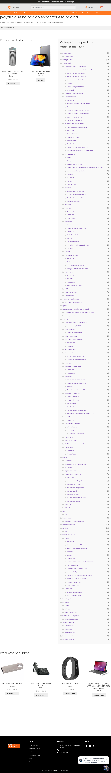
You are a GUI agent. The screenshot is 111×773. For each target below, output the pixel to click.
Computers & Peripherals (73, 302)
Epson (64, 306)
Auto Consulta (69, 626)
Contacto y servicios (34, 755)
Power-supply (67, 518)
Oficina (50, 13)
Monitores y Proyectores (73, 366)
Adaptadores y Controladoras (77, 127)
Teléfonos (68, 505)
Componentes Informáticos (74, 124)
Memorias (68, 188)
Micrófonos (68, 205)
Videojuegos (69, 447)
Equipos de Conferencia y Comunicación (76, 309)
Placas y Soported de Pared (76, 579)
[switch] (106, 768)
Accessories (66, 53)
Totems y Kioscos (86, 13)
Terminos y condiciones (35, 745)
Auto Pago (68, 629)
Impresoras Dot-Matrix (75, 484)
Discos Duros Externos (74, 117)
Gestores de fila (70, 633)
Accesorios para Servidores (76, 77)
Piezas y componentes (72, 393)
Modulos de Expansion (74, 572)
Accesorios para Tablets (75, 80)
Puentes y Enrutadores (74, 582)
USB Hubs (70, 248)
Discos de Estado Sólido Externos (78, 110)
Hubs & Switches (72, 565)
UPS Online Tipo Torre (76, 434)
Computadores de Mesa (75, 164)
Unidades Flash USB (73, 201)
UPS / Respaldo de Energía (76, 265)
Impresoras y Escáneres (73, 474)
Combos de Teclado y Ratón (76, 228)
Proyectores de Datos (74, 286)
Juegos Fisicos (71, 454)
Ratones (69, 238)
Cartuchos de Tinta (71, 619)
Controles (70, 451)
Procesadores (71, 141)
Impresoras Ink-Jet (73, 491)
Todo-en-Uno (71, 184)
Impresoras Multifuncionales (76, 498)
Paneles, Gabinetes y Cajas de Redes (79, 575)
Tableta (69, 181)
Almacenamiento (70, 97)
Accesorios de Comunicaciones (75, 464)
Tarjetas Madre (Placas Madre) (77, 147)
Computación (14, 13)
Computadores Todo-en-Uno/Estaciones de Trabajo (85, 168)
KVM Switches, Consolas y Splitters (78, 569)
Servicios (65, 528)
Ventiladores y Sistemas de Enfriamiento (80, 151)
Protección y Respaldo (72, 424)
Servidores (70, 178)
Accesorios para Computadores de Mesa (81, 70)
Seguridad (70, 90)
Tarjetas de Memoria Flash (76, 198)
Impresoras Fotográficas (75, 488)
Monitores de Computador (76, 171)
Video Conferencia (71, 508)
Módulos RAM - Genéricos (75, 191)
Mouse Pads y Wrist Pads (75, 87)
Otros (67, 532)
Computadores (70, 154)
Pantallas (70, 279)
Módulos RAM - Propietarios (76, 195)
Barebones (70, 131)
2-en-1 (69, 157)
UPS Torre (70, 430)
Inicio (5, 13)
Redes (67, 538)
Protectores (71, 262)
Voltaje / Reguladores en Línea (77, 269)
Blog (30, 758)
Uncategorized (67, 636)
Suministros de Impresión (71, 616)
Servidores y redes (38, 13)
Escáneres (68, 467)
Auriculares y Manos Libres (76, 225)
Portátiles (70, 174)
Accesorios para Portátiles (76, 73)
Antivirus (67, 609)
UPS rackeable (72, 427)
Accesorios (70, 100)
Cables (69, 83)
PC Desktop (71, 343)
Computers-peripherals (70, 299)
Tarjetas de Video (73, 144)
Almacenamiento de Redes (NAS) (78, 104)
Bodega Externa (67, 60)
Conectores (71, 558)
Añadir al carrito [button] (12, 83)
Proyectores (69, 272)
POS (63, 511)
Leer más (40, 80)
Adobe (67, 606)
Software (25, 13)
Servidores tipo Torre (74, 595)
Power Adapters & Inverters (74, 521)
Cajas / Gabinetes (73, 134)
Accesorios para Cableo (75, 545)
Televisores (71, 218)
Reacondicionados (72, 13)
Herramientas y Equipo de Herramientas (80, 562)
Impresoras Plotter (73, 501)
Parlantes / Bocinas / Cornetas (77, 235)
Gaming (59, 13)
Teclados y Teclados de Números (78, 245)
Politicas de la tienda (34, 748)
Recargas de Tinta (71, 316)
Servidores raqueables (74, 592)
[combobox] (53, 7)
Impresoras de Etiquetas (75, 481)
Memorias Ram (70, 353)
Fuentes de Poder (73, 137)
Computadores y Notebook (74, 339)
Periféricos (68, 221)
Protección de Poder (72, 255)
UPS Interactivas (68, 639)
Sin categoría (67, 599)
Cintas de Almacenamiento (76, 107)
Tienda (31, 762)
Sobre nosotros (100, 13)
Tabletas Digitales (73, 242)
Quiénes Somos (33, 752)
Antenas (70, 552)
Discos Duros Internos (74, 120)
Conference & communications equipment (79, 312)
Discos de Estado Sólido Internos (78, 114)
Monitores (68, 208)
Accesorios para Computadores (76, 66)
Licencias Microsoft (71, 612)
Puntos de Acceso (73, 585)
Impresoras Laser (70, 471)
